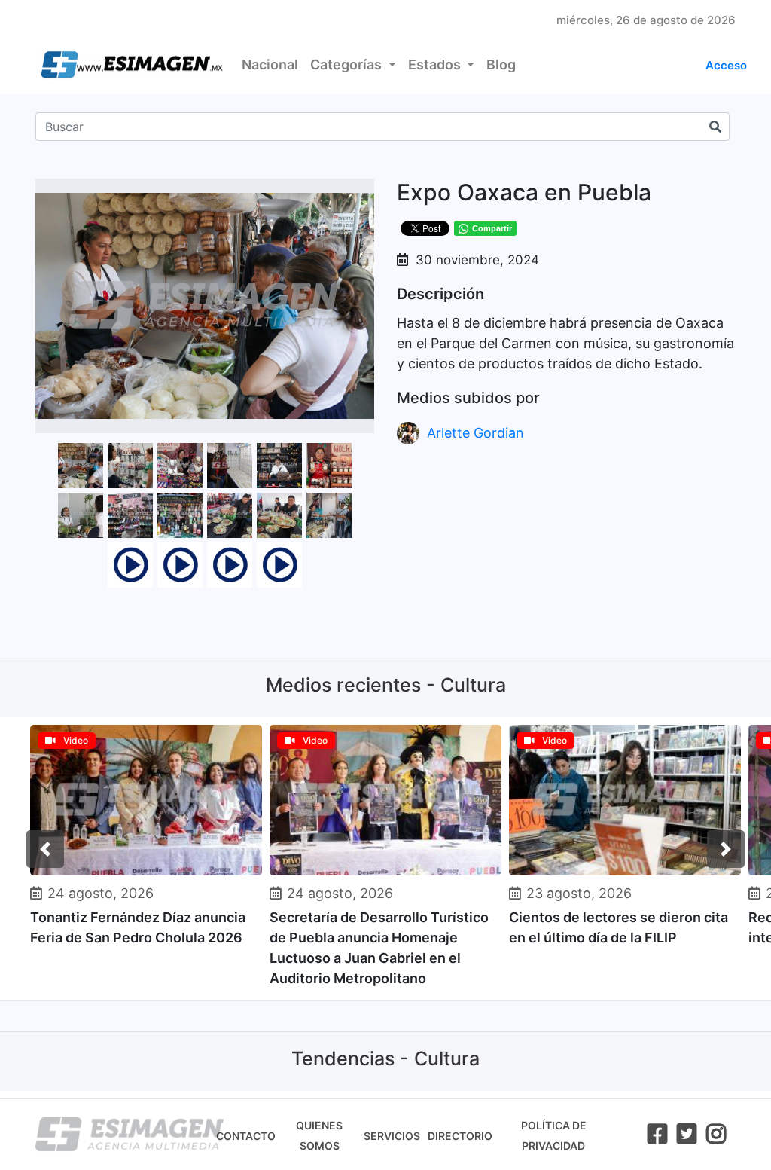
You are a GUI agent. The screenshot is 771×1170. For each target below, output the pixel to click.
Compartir (492, 228)
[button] (361, 192)
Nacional (270, 64)
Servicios (392, 1135)
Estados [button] (436, 64)
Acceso (726, 65)
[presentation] (45, 849)
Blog (501, 64)
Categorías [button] (347, 64)
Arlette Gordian (475, 433)
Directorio (460, 1135)
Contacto (246, 1135)
